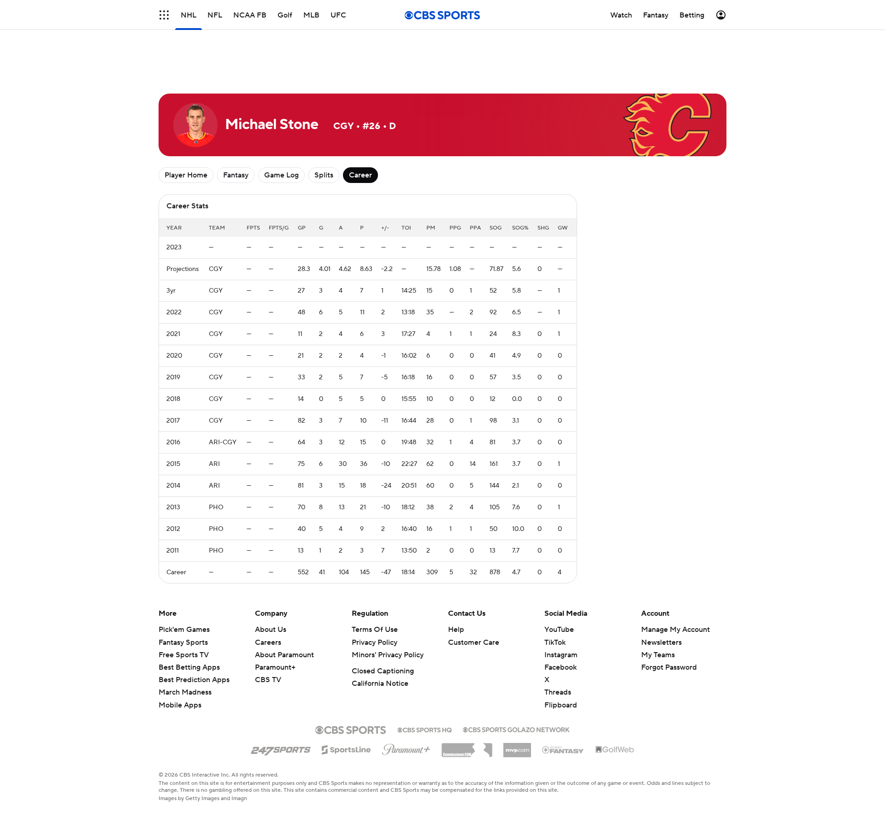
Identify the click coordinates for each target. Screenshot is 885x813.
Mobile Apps (180, 705)
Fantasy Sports (183, 642)
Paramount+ (275, 667)
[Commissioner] (467, 746)
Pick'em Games (184, 629)
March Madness (185, 692)
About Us (270, 629)
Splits (323, 175)
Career (360, 175)
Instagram (561, 655)
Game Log (281, 175)
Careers (268, 642)
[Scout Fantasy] (563, 749)
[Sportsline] (346, 748)
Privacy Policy (374, 642)
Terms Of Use (375, 629)
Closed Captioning (383, 671)
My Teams (658, 655)
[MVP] (517, 746)
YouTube (559, 629)
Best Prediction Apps (194, 679)
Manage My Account (675, 629)
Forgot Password (669, 667)
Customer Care (473, 642)
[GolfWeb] (615, 749)
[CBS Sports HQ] (424, 729)
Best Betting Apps (189, 667)
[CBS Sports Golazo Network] (516, 728)
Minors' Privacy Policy (388, 655)
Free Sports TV (184, 655)
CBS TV (268, 679)
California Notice (380, 683)
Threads (557, 692)
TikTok (555, 642)
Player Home (186, 175)
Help (456, 629)
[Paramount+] (406, 747)
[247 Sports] (281, 748)
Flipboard (560, 705)
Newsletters (661, 642)
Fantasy (235, 175)
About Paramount (284, 655)
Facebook (560, 667)
